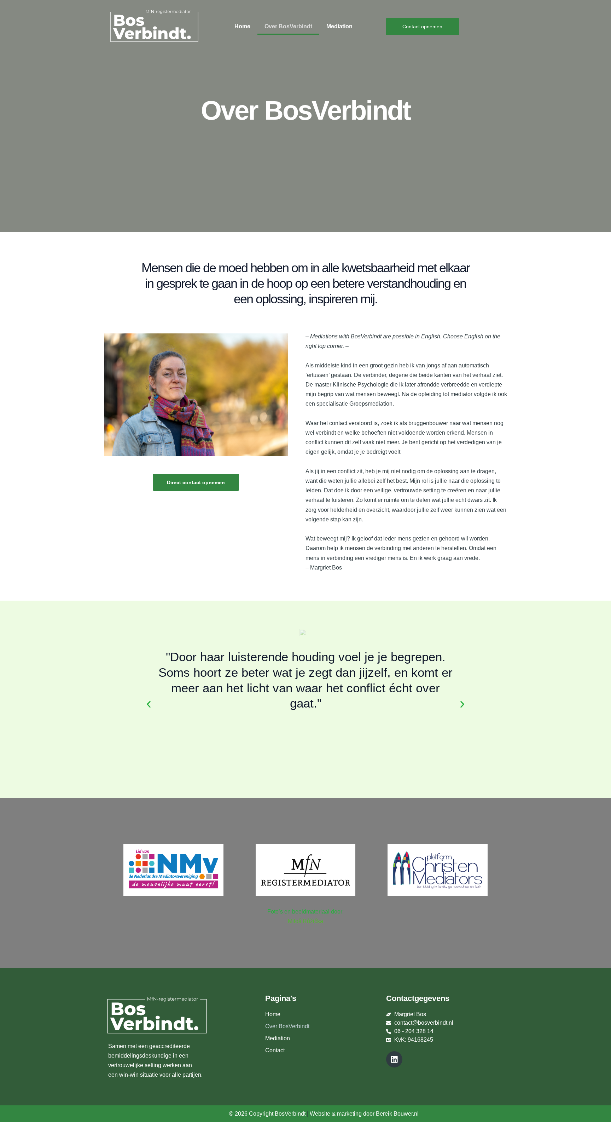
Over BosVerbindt (288, 26)
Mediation (339, 26)
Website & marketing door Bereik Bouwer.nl (364, 1114)
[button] (148, 704)
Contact (275, 1050)
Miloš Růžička (305, 921)
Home (242, 26)
